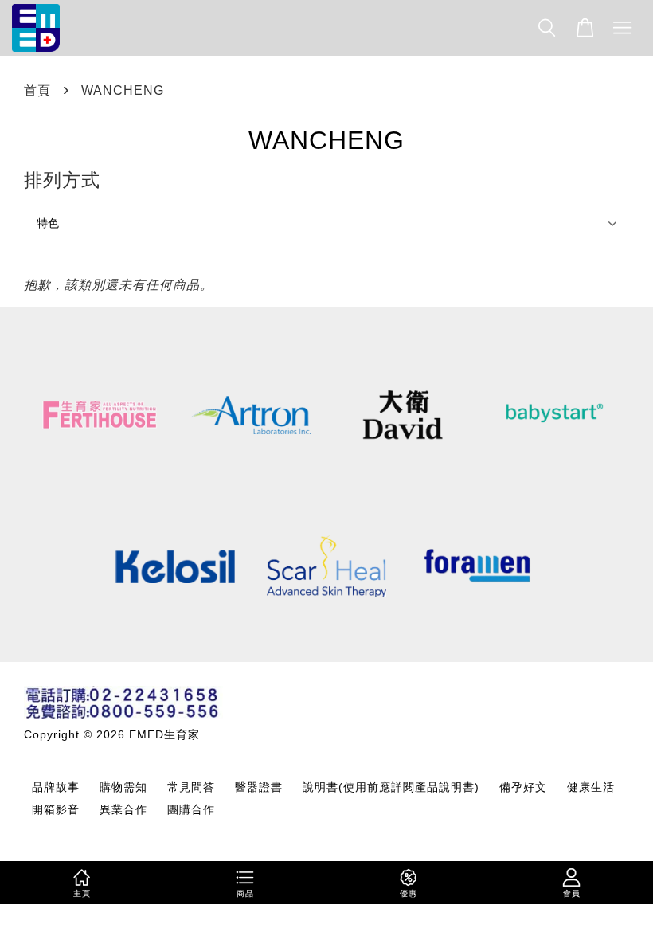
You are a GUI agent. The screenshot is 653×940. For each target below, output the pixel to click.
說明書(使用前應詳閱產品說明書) (391, 787)
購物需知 (123, 787)
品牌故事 (56, 787)
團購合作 (191, 810)
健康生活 (591, 787)
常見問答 (191, 787)
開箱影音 (56, 810)
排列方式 (62, 180)
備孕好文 (523, 787)
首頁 (37, 90)
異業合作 (123, 810)
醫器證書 (259, 787)
